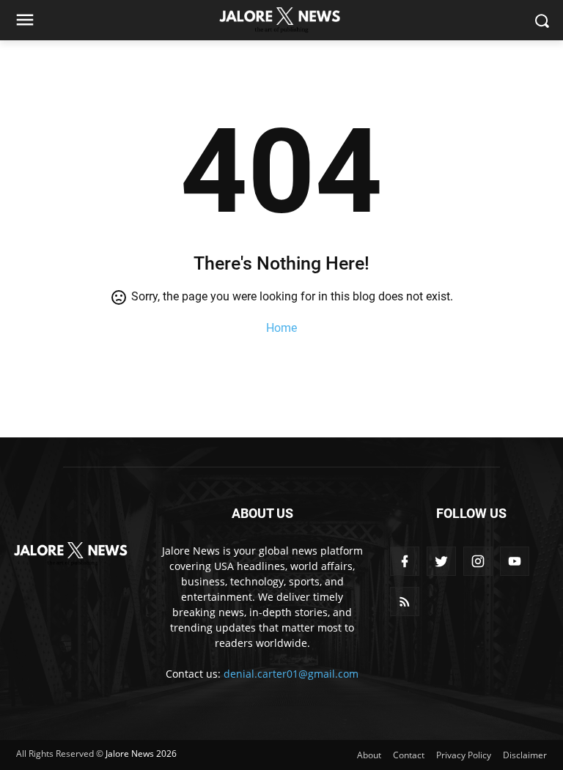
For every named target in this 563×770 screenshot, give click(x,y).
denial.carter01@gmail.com (291, 674)
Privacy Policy (463, 755)
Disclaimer (525, 755)
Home (281, 328)
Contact (408, 755)
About (369, 755)
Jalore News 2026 (141, 753)
